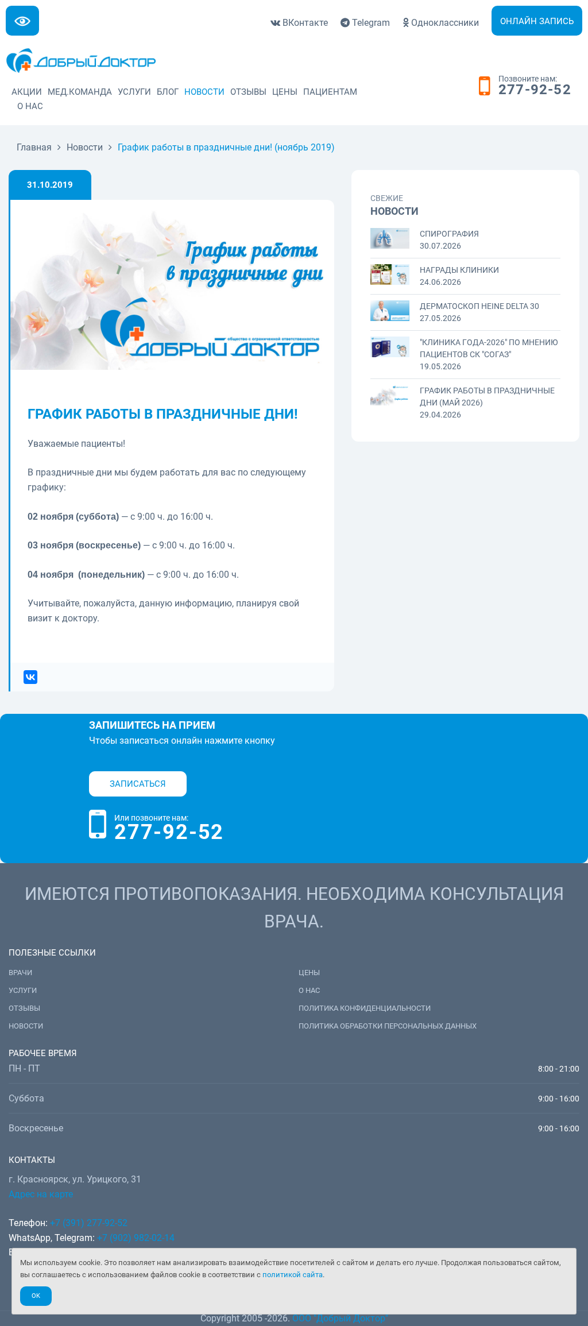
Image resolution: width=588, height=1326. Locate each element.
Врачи (20, 972)
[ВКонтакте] (27, 677)
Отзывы (248, 92)
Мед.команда (80, 92)
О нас (30, 106)
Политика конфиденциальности (365, 1008)
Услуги (134, 92)
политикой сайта (292, 1274)
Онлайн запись (537, 21)
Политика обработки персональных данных (388, 1026)
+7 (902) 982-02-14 (135, 1237)
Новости (204, 92)
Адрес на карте (41, 1194)
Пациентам (330, 92)
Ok (36, 1296)
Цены (284, 92)
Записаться (138, 784)
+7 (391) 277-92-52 (88, 1222)
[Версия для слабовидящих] (22, 21)
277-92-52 (534, 90)
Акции (26, 92)
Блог (168, 92)
